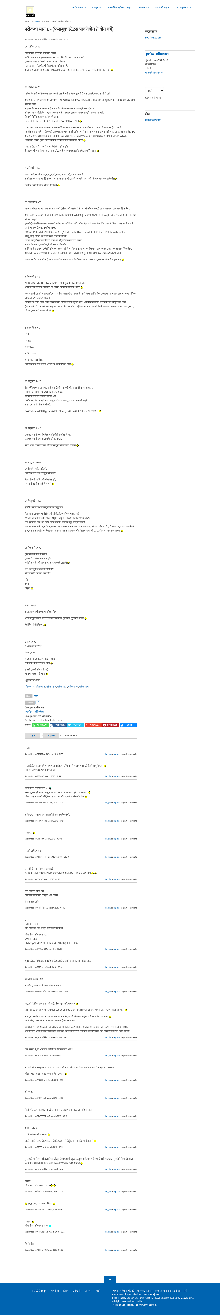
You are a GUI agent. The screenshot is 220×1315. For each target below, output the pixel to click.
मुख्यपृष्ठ (36, 21)
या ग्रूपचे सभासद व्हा (154, 73)
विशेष (65, 1291)
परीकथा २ (51, 687)
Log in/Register (154, 37)
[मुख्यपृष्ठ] (30, 11)
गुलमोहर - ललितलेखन (35, 712)
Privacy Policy (134, 1305)
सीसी (98, 1291)
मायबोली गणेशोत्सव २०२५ (119, 7)
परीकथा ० (30, 687)
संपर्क (157, 1294)
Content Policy (149, 1305)
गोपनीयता (137, 1294)
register (51, 735)
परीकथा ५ (84, 687)
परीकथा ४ (73, 687)
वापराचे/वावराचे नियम (121, 1294)
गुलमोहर (143, 7)
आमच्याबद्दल (148, 1294)
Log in (32, 735)
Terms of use (118, 1305)
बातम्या (88, 1291)
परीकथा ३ (62, 687)
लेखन (36, 696)
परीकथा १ (40, 687)
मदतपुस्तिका (183, 7)
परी (38, 702)
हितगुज (95, 7)
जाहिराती (77, 1291)
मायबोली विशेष (162, 7)
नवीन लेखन (78, 7)
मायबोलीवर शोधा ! (153, 120)
